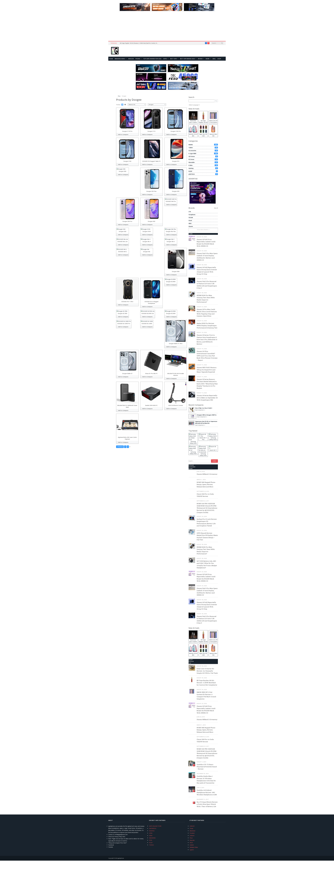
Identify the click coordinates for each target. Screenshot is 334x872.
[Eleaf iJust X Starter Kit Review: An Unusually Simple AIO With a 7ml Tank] (192, 668)
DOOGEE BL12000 (147, 323)
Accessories (203, 150)
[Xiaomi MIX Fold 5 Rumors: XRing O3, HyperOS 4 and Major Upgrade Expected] (192, 366)
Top (190, 663)
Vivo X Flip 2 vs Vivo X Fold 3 (203, 408)
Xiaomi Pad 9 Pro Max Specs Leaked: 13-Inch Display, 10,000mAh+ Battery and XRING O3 (207, 256)
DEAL (214, 59)
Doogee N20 (122, 231)
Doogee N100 (147, 231)
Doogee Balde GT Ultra (175, 343)
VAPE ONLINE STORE (155, 826)
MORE (207, 59)
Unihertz (192, 835)
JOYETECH (203, 174)
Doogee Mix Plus (171, 231)
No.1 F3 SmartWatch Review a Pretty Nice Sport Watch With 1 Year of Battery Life (207, 804)
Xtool (190, 220)
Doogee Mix (146, 251)
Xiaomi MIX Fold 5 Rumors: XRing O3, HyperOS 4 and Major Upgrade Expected (207, 369)
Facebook (111, 845)
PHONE (138, 59)
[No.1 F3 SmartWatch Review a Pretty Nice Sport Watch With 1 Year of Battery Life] (192, 801)
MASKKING (152, 838)
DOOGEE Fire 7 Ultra (127, 301)
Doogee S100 (127, 161)
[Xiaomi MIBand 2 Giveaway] (192, 473)
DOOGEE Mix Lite (122, 241)
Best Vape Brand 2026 (187, 59)
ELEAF (203, 171)
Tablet (203, 147)
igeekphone (121, 858)
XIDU (190, 223)
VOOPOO (151, 831)
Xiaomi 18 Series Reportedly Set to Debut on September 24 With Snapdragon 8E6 (207, 397)
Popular (191, 465)
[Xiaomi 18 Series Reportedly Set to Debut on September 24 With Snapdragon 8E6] (192, 394)
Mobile (203, 144)
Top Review (192, 467)
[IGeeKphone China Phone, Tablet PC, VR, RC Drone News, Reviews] (114, 51)
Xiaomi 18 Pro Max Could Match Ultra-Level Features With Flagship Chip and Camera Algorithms (207, 312)
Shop (219, 59)
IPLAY (150, 842)
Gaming (203, 168)
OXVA (150, 833)
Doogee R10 (175, 161)
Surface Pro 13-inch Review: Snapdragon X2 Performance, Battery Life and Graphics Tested (207, 522)
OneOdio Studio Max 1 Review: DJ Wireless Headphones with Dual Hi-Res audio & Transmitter (206, 779)
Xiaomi (191, 226)
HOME (111, 59)
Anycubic (192, 840)
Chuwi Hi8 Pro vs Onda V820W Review (205, 495)
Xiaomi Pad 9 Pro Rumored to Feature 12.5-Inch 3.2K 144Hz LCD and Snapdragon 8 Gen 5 (207, 284)
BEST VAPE (173, 59)
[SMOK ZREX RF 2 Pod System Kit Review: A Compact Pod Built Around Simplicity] (192, 691)
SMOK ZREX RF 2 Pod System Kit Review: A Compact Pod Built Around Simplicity (139, 43)
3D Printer (203, 156)
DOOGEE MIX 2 (122, 251)
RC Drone (203, 159)
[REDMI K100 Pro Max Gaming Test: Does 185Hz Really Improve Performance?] (192, 294)
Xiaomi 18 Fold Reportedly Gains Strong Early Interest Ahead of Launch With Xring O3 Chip (207, 270)
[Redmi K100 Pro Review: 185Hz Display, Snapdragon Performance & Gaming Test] (192, 322)
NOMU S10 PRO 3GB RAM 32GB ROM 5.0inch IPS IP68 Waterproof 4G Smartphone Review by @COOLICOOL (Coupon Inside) (207, 508)
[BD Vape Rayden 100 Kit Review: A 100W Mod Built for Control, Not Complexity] (192, 679)
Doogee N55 (175, 191)
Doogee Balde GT (127, 373)
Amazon (131, 59)
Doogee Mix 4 (147, 241)
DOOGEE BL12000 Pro (123, 323)
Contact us (111, 834)
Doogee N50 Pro (127, 221)
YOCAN (191, 217)
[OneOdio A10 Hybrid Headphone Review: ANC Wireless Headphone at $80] (192, 789)
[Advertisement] (167, 26)
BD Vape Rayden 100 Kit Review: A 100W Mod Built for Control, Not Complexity (207, 682)
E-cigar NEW (203, 153)
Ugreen (192, 850)
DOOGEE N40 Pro (171, 201)
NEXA (150, 835)
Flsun (191, 838)
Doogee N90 (122, 171)
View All (216, 208)
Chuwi (191, 828)
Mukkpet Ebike (194, 847)
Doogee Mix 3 (171, 241)
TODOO (151, 845)
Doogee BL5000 (170, 313)
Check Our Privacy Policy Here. (116, 836)
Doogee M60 (175, 271)
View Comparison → (200, 410)
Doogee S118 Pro (127, 131)
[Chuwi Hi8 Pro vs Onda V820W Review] (192, 493)
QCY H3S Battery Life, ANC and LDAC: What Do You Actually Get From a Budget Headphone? (207, 564)
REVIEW (200, 59)
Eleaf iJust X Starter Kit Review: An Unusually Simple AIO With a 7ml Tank (207, 671)
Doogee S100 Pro (176, 131)
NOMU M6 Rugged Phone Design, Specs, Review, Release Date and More (206, 484)
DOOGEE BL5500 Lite (147, 313)
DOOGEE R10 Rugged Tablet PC (151, 161)
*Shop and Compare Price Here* (117, 843)
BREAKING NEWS (120, 59)
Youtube (110, 847)
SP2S (150, 840)
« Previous (120, 446)
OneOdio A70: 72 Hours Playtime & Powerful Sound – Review (207, 766)
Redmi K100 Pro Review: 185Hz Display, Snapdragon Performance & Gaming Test (207, 325)
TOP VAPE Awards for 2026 (152, 59)
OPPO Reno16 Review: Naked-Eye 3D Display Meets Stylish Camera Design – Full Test (207, 536)
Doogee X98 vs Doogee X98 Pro (206, 415)
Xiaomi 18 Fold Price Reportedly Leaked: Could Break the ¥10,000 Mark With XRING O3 (206, 242)
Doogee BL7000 (122, 313)
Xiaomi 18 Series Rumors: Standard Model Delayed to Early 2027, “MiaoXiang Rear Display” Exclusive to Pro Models (207, 383)
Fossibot (192, 833)
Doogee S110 (151, 131)
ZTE (190, 211)
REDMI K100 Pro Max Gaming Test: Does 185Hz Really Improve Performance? (206, 298)
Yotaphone (192, 214)
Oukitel (192, 845)
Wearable (203, 162)
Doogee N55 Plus (151, 191)
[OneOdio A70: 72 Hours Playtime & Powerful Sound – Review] (192, 763)
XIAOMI (190, 234)
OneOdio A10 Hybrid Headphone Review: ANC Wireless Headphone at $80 (207, 792)
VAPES (165, 59)
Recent (191, 660)
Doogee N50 (151, 221)
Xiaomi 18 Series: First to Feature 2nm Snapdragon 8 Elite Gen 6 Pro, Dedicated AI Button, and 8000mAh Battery (207, 339)
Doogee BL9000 (170, 281)
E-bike (203, 165)
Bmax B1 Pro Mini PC (151, 373)
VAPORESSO (152, 828)
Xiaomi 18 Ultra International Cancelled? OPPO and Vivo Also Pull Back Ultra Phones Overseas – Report (207, 355)
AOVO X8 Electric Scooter (175, 405)
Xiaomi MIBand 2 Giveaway (207, 474)
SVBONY (192, 826)
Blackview (192, 831)
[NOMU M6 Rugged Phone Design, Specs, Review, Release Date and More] (192, 481)
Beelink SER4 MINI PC (151, 405)
